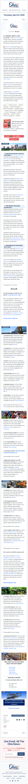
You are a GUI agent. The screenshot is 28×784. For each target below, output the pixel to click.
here (9, 166)
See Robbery (19, 603)
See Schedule (12, 447)
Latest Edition (4, 10)
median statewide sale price (16, 239)
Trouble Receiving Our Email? (15, 10)
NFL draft (9, 46)
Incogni (9, 84)
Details (12, 357)
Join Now (21, 754)
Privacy (15, 776)
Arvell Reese (12, 668)
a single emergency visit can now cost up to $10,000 (12, 557)
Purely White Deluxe (11, 532)
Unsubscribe (5, 715)
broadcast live (19, 195)
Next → (24, 19)
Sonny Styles (12, 667)
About (8, 778)
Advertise (24, 10)
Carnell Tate (12, 670)
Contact (13, 778)
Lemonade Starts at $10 (14, 295)
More (15, 344)
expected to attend (8, 427)
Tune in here (6, 79)
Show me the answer (14, 708)
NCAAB (5, 452)
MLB (23, 451)
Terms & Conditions (7, 776)
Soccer (15, 452)
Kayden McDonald (13, 674)
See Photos (11, 628)
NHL (20, 451)
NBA (16, 451)
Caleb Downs (12, 672)
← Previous (5, 19)
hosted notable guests (8, 275)
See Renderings (19, 400)
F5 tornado (18, 37)
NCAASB (10, 452)
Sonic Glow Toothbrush (11, 637)
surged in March (16, 238)
